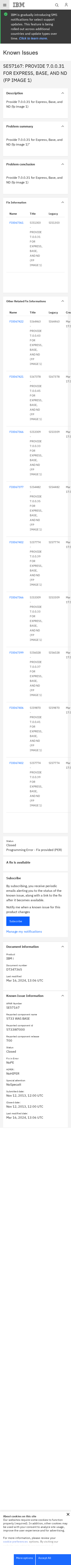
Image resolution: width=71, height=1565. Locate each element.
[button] (68, 1514)
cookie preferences (15, 1541)
